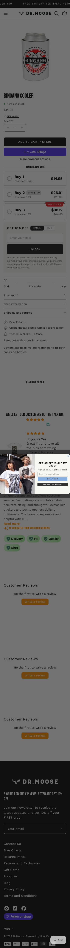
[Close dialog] (68, 456)
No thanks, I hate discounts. (52, 484)
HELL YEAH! (52, 479)
